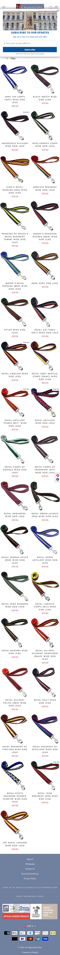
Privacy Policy (30, 878)
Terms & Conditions (29, 873)
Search (30, 859)
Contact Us (30, 868)
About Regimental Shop (30, 896)
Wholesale (30, 863)
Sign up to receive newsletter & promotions (30, 887)
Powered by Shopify (30, 952)
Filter (12, 58)
